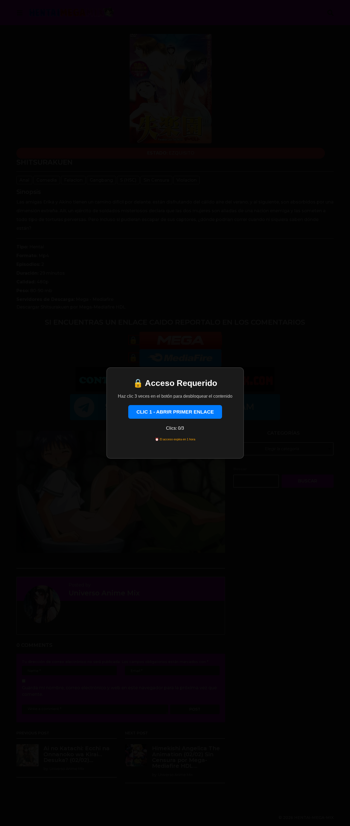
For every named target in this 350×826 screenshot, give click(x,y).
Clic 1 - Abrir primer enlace (175, 412)
